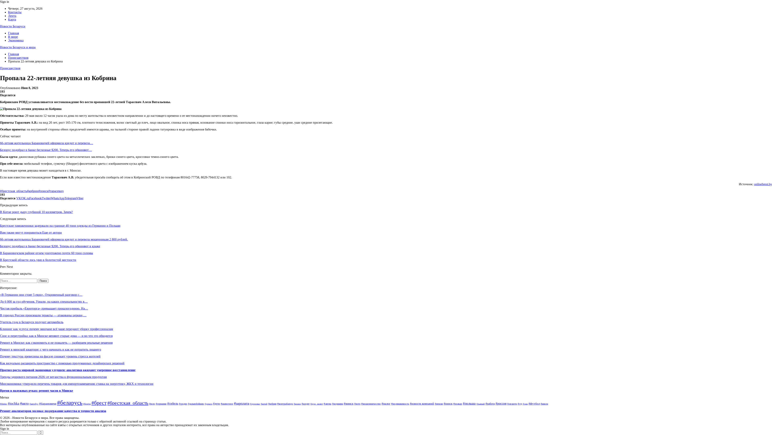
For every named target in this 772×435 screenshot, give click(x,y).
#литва (327, 403)
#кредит (306, 403)
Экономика (16, 40)
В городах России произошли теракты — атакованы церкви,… (43, 315)
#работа (490, 403)
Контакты (15, 12)
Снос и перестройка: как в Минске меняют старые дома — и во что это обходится (56, 336)
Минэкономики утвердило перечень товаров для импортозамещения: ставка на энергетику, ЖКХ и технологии (76, 383)
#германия (161, 403)
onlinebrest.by (763, 184)
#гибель (172, 403)
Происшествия (10, 68)
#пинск (448, 403)
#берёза (87, 404)
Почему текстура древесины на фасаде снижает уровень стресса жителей (50, 356)
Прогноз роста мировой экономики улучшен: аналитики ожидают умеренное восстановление (68, 370)
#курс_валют (316, 404)
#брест (99, 403)
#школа (544, 403)
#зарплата (241, 403)
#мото (357, 403)
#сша (525, 404)
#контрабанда (285, 403)
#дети (216, 403)
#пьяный (480, 404)
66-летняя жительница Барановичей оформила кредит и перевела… (46, 143)
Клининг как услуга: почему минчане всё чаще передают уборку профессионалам (56, 329)
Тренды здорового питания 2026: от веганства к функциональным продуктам (53, 377)
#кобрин (32, 191)
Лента (12, 16)
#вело (152, 404)
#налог (386, 403)
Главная (13, 33)
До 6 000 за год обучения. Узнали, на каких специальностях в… (44, 301)
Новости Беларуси (12, 26)
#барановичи (47, 403)
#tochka (13, 403)
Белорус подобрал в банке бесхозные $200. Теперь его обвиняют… (46, 150)
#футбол (534, 403)
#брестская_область (13, 191)
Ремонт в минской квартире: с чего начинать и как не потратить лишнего (50, 349)
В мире (13, 36)
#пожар (457, 403)
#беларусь (69, 402)
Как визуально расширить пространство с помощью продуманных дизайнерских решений (62, 363)
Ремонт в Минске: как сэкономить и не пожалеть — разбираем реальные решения (56, 342)
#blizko (3, 404)
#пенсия (439, 404)
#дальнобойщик (196, 403)
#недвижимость (400, 403)
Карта (12, 19)
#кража (297, 404)
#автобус (34, 404)
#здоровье (255, 404)
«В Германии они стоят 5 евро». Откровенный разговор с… (41, 294)
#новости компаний (422, 403)
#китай (264, 404)
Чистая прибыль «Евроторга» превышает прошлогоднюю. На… (44, 308)
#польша (469, 403)
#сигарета (512, 403)
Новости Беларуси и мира (18, 47)
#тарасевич (56, 191)
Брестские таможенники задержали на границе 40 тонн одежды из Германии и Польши (60, 225)
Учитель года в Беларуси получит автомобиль (31, 322)
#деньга (208, 404)
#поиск (43, 191)
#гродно (183, 404)
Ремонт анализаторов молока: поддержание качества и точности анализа (53, 411)
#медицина (337, 404)
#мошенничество (371, 403)
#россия (501, 403)
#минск (348, 403)
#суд (520, 403)
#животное (227, 403)
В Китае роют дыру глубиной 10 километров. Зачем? (36, 212)
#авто (24, 403)
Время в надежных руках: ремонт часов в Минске (36, 390)
